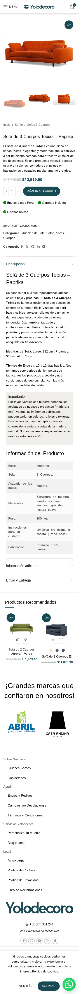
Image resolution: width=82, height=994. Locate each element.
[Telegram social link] (44, 247)
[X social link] (27, 247)
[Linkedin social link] (38, 247)
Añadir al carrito (41, 191)
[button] (18, 639)
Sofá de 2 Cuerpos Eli (57, 656)
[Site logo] (39, 6)
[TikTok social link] (55, 941)
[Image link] (39, 907)
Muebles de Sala (33, 233)
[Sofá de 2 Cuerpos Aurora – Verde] (21, 628)
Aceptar (48, 986)
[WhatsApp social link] (47, 941)
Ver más (26, 986)
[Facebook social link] (21, 247)
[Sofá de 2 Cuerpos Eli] (57, 628)
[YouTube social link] (39, 941)
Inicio (6, 124)
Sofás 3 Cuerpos (38, 124)
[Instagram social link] (31, 941)
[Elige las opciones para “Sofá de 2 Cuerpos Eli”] (53, 639)
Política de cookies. (45, 971)
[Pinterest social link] (33, 247)
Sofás (19, 124)
